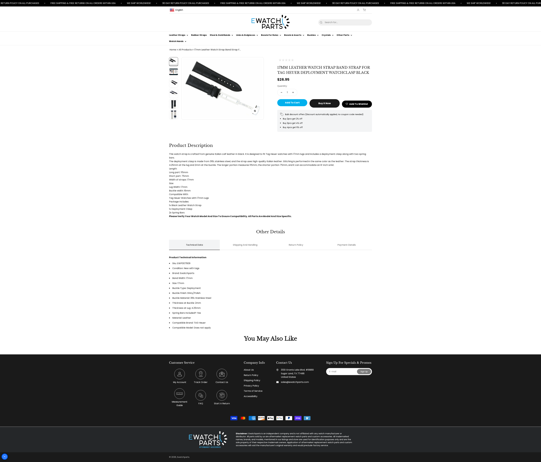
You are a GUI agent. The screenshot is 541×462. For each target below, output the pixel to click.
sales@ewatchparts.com (295, 382)
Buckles (311, 35)
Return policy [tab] (296, 244)
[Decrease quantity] (281, 92)
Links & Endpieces (245, 35)
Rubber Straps (199, 35)
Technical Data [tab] (194, 244)
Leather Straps (177, 35)
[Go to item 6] (173, 114)
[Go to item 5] (173, 104)
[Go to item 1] (173, 61)
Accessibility (250, 396)
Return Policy (251, 375)
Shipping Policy (252, 380)
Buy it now (324, 103)
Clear (365, 22)
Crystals (326, 35)
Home (172, 49)
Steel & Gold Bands (220, 35)
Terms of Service (253, 391)
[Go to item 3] (173, 82)
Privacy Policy (251, 385)
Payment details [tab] (346, 244)
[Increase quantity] (293, 92)
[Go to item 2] (173, 72)
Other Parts (343, 35)
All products (185, 49)
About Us (249, 369)
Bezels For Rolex (269, 35)
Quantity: (282, 86)
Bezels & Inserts (292, 35)
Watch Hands (176, 41)
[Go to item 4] (173, 93)
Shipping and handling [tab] (245, 244)
